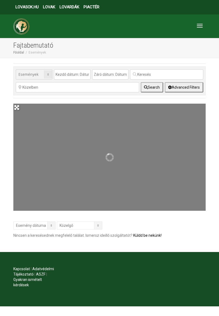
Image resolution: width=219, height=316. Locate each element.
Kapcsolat (21, 269)
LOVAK (49, 7)
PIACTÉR (91, 7)
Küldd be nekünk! (147, 235)
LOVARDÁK (69, 7)
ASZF (40, 274)
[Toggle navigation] (200, 25)
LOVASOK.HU (27, 7)
